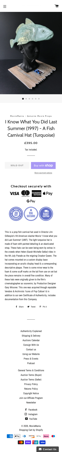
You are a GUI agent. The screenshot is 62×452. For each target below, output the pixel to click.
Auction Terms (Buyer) (31, 375)
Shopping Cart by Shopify (31, 430)
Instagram (33, 414)
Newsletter (31, 402)
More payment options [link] (43, 172)
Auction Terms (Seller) (31, 379)
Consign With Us (31, 345)
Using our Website (31, 354)
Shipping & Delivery (31, 335)
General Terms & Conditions (31, 370)
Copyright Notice (31, 393)
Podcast (31, 363)
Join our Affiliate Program (31, 398)
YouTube (32, 418)
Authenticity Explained (31, 331)
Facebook (32, 409)
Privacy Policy (31, 384)
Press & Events (31, 358)
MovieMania (35, 426)
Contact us (31, 349)
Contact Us (48, 449)
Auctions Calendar (31, 340)
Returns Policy (31, 388)
